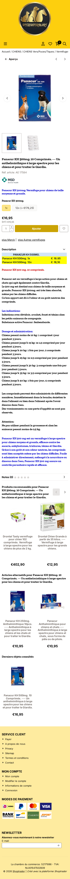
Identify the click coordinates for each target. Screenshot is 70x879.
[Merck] (10, 182)
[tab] (35, 249)
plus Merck (8, 239)
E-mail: (32, 840)
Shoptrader (19, 871)
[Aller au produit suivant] (64, 59)
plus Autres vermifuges (31, 239)
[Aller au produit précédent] (56, 59)
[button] (5, 44)
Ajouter (36, 228)
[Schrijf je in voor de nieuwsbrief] (58, 845)
